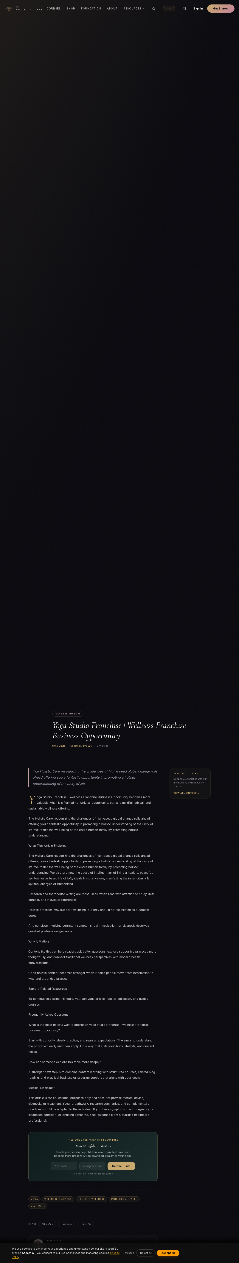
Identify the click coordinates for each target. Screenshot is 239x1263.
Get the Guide (121, 1166)
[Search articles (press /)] (153, 8)
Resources (132, 8)
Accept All (168, 1252)
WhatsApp (47, 1224)
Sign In (198, 8)
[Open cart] (184, 8)
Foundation (91, 8)
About (112, 8)
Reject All (146, 1252)
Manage (129, 1252)
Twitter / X (85, 1224)
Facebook (66, 1224)
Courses (54, 8)
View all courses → (186, 793)
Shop (71, 8)
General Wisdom (67, 714)
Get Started (221, 8)
